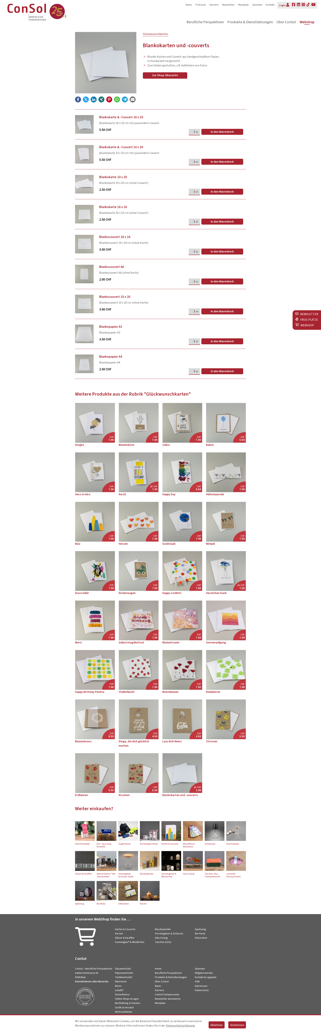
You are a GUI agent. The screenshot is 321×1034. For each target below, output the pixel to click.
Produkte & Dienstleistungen (250, 22)
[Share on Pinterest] (109, 99)
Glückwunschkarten (155, 34)
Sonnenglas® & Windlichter (130, 942)
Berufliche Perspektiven (205, 22)
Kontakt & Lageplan (205, 977)
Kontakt (270, 5)
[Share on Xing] (101, 99)
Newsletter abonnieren (168, 999)
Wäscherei (121, 981)
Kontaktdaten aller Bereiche (91, 981)
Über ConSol (286, 22)
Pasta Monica (122, 994)
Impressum (201, 986)
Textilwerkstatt (123, 977)
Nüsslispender (163, 929)
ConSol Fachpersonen (167, 994)
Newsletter (228, 5)
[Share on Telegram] (125, 99)
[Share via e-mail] (133, 99)
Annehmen (237, 1025)
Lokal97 (119, 990)
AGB (197, 981)
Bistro (118, 986)
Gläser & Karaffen (124, 938)
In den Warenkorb (222, 132)
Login (282, 5)
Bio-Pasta (200, 933)
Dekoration (201, 938)
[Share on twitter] (86, 99)
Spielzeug (200, 929)
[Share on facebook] (78, 99)
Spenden (257, 5)
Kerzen (119, 933)
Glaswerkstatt (123, 969)
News (189, 5)
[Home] (44, 13)
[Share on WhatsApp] (117, 99)
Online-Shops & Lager (127, 999)
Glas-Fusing (161, 938)
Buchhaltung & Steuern (127, 1003)
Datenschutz (202, 990)
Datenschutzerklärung (180, 1026)
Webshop (307, 22)
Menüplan (243, 5)
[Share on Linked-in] (94, 99)
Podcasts (200, 5)
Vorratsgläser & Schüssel (169, 933)
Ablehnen (216, 1025)
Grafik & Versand (124, 1007)
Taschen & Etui (163, 942)
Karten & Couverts (125, 929)
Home (158, 969)
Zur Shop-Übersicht (165, 75)
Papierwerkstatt (124, 973)
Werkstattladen (123, 1012)
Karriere (214, 5)
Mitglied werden (204, 973)
